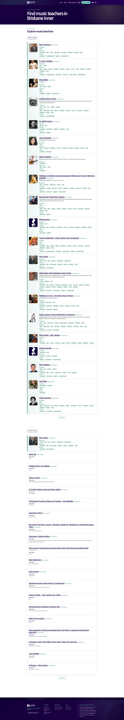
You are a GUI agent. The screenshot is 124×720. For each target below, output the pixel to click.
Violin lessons (34, 571)
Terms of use (68, 707)
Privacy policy (68, 709)
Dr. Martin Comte (45, 121)
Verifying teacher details (47, 713)
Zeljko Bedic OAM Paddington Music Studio (55, 273)
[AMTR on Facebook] (95, 2)
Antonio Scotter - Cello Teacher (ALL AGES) (45, 595)
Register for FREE (86, 2)
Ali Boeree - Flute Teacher (38, 665)
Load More (62, 417)
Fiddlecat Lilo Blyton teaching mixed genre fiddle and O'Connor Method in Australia (67, 177)
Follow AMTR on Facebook (33, 712)
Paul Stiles (43, 381)
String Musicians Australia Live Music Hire (44, 607)
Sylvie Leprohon (45, 398)
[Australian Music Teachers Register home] (31, 2)
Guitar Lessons (34, 478)
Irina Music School (35, 513)
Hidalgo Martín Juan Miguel (39, 466)
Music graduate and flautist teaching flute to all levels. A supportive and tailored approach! (59, 631)
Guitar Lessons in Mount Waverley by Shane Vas (57, 314)
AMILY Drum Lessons (36, 618)
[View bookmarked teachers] (92, 2)
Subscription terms (59, 709)
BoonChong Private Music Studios (52, 197)
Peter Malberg (44, 365)
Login (79, 2)
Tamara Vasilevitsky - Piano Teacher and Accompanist (59, 238)
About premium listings (47, 709)
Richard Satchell (45, 348)
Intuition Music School (47, 99)
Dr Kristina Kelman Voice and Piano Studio (45, 489)
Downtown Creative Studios (39, 536)
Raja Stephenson (35, 560)
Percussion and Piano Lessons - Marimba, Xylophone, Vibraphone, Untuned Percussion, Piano (61, 525)
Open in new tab (55, 44)
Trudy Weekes (34, 653)
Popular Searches (72, 2)
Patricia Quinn (44, 219)
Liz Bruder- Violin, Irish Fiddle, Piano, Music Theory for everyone (53, 642)
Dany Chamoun (45, 44)
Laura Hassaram (45, 138)
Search (65, 2)
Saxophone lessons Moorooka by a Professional (47, 583)
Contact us (46, 707)
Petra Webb (43, 80)
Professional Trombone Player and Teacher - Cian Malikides (51, 501)
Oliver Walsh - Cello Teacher (49, 335)
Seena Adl (32, 454)
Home (61, 2)
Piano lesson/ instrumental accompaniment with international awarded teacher (59, 548)
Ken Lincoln (43, 256)
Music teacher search (33, 698)
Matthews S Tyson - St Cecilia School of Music (56, 295)
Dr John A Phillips (46, 61)
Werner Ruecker (45, 157)
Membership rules (58, 707)
